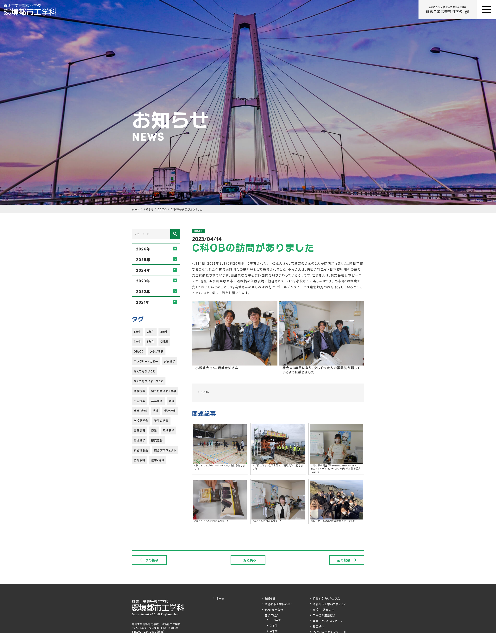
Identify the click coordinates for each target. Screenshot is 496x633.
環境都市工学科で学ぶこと (329, 604)
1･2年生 (275, 620)
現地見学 (168, 430)
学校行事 (170, 411)
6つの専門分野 (273, 609)
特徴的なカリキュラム (326, 598)
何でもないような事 (163, 391)
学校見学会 (141, 420)
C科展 (164, 341)
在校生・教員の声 (323, 609)
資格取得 (139, 460)
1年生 (137, 332)
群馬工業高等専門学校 (446, 9)
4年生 (137, 341)
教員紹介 (318, 626)
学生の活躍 (161, 420)
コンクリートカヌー (146, 361)
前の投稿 (344, 560)
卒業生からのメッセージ (328, 621)
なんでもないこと (144, 371)
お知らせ (269, 598)
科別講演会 (141, 450)
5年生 (151, 341)
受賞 (171, 401)
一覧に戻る (248, 560)
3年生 (164, 332)
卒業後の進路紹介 (324, 615)
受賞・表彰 (140, 411)
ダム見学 (169, 361)
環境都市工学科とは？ (278, 604)
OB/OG (139, 351)
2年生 (151, 332)
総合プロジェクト (165, 450)
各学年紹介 (271, 615)
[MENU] (486, 9)
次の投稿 (151, 560)
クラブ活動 (157, 351)
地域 (155, 411)
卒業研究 (157, 401)
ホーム (220, 598)
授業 (154, 430)
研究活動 (157, 440)
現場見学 (139, 440)
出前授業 (139, 401)
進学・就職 (157, 460)
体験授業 (139, 391)
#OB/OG (203, 392)
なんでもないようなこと (149, 381)
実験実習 (139, 430)
